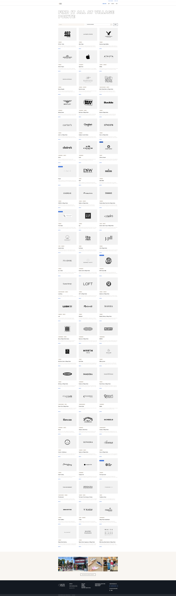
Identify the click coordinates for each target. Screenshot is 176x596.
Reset (115, 24)
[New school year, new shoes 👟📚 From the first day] (95, 564)
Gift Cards (83, 586)
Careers (83, 585)
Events (112, 3)
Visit (117, 3)
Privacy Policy (97, 585)
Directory (104, 3)
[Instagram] (109, 590)
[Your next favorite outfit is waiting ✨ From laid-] (110, 564)
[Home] (60, 3)
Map (109, 3)
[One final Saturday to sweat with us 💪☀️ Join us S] (65, 564)
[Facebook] (111, 590)
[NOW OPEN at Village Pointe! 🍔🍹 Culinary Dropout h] (80, 564)
